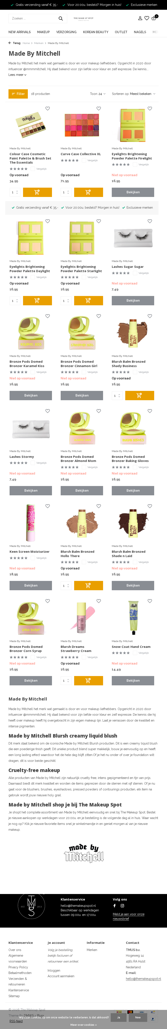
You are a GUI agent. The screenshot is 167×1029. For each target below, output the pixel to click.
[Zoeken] (60, 18)
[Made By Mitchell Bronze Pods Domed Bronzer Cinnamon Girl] (82, 333)
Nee (138, 1017)
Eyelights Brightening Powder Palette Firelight (132, 156)
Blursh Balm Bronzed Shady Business (128, 363)
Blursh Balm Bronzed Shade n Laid (128, 553)
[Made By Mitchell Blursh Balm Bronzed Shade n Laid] (133, 523)
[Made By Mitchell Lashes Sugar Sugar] (133, 238)
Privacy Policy (18, 967)
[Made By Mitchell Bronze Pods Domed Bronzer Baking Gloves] (133, 428)
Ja (118, 1017)
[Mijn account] (140, 18)
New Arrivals (19, 32)
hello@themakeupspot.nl (143, 978)
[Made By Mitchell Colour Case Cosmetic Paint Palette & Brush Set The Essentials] (31, 125)
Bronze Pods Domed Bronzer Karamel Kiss (27, 363)
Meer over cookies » (83, 1024)
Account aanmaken (61, 976)
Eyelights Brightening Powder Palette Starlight (81, 269)
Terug (16, 43)
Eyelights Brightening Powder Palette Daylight (30, 269)
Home (26, 43)
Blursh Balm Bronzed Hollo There (77, 553)
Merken (38, 43)
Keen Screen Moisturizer (30, 551)
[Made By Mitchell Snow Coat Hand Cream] (133, 618)
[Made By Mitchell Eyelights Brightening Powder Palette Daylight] (31, 238)
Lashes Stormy (22, 457)
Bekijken (133, 192)
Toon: (94, 94)
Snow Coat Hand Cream (131, 647)
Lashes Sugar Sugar (128, 267)
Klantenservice (18, 990)
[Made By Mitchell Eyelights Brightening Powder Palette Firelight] (133, 125)
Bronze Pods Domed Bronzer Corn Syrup (26, 649)
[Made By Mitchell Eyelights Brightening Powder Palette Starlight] (82, 238)
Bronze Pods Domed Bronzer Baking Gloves (130, 459)
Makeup (43, 32)
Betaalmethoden (20, 973)
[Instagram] (122, 906)
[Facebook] (114, 906)
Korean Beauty (95, 32)
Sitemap (14, 996)
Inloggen (54, 970)
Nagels (140, 32)
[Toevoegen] (37, 192)
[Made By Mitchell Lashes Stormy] (31, 428)
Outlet (121, 32)
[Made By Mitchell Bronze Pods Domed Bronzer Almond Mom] (82, 428)
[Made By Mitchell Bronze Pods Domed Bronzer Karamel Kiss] (31, 333)
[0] (153, 18)
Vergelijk (41, 168)
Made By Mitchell (20, 148)
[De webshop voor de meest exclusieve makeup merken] (83, 18)
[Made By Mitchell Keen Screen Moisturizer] (31, 523)
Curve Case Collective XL (81, 154)
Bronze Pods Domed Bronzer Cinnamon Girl (79, 363)
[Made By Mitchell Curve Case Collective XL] (82, 125)
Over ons (14, 950)
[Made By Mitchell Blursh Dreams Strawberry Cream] (82, 618)
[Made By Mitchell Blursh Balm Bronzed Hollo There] (82, 523)
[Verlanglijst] (146, 18)
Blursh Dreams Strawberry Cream (76, 649)
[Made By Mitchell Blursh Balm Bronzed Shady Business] (133, 333)
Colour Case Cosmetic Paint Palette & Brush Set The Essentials (30, 158)
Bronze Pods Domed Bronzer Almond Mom (78, 459)
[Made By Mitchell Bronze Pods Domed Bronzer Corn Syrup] (31, 618)
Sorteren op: (120, 94)
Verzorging (66, 32)
